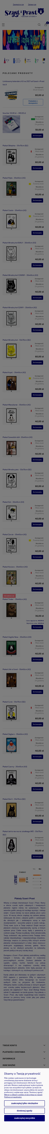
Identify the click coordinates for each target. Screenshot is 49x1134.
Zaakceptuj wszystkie (24, 1118)
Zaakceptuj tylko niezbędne (24, 1103)
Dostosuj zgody (24, 1111)
